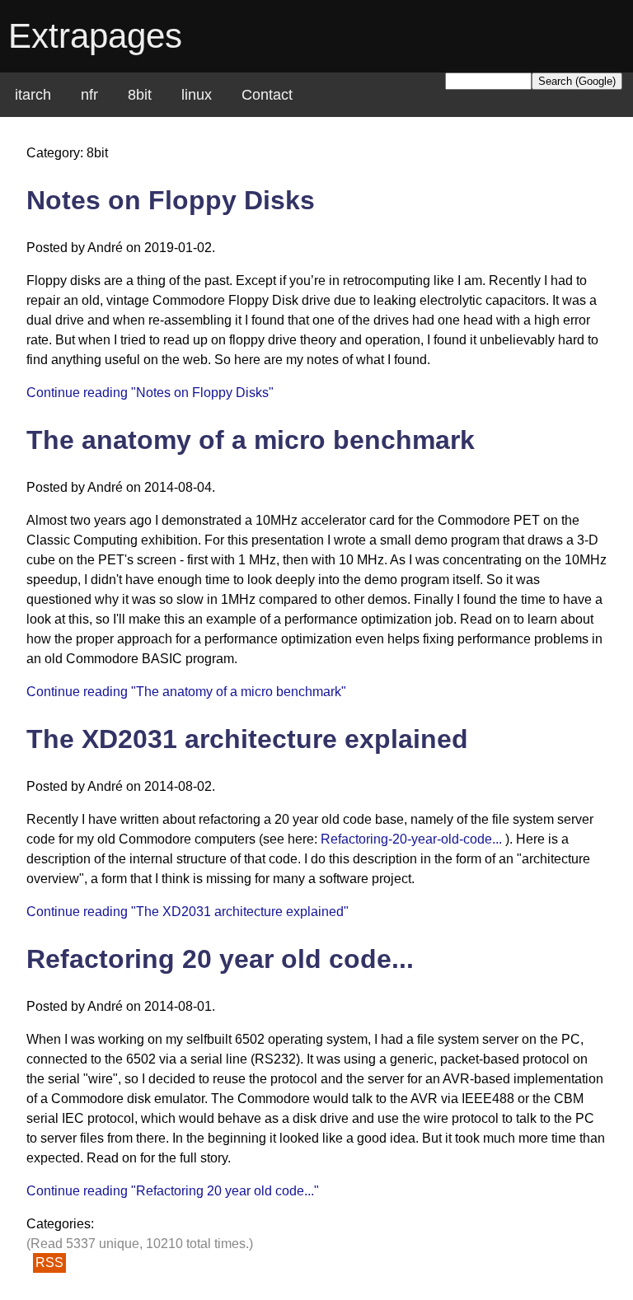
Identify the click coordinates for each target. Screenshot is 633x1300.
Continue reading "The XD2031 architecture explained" (187, 912)
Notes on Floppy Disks (170, 200)
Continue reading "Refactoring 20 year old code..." (172, 1191)
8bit (140, 95)
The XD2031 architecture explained (247, 739)
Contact (267, 95)
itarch (33, 95)
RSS (49, 1263)
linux (196, 95)
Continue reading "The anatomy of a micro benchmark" (186, 692)
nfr (89, 95)
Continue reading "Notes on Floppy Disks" (150, 393)
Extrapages (95, 35)
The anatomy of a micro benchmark (250, 440)
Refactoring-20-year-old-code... (411, 839)
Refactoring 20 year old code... (220, 959)
